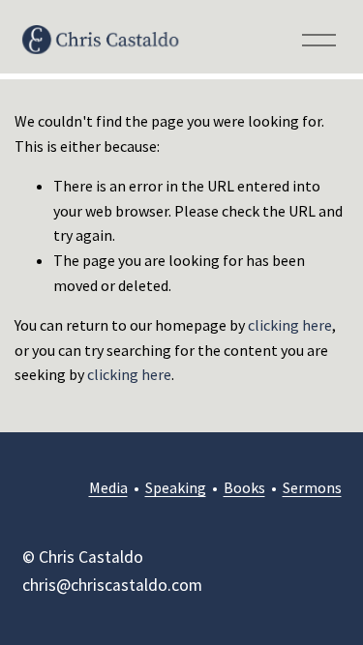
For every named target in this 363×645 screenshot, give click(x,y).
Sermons (312, 487)
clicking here (290, 325)
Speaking (175, 487)
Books (244, 487)
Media (108, 487)
